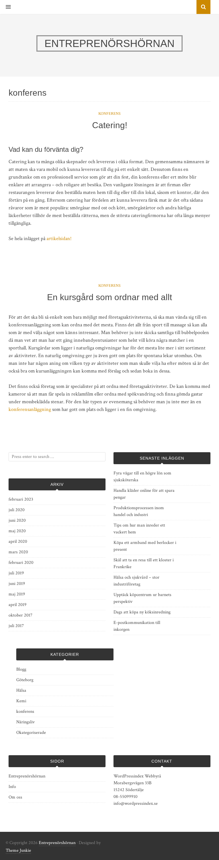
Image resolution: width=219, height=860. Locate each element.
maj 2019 (17, 594)
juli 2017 (16, 626)
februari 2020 (21, 563)
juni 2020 (17, 520)
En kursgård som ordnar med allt (109, 297)
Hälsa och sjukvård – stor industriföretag (136, 580)
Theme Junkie (18, 850)
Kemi (21, 701)
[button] (5, 7)
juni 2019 (17, 584)
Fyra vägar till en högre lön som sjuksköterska (142, 476)
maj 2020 (17, 531)
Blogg (21, 669)
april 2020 (18, 541)
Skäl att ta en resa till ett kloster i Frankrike (143, 563)
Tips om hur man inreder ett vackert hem (139, 528)
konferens (109, 113)
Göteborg (24, 680)
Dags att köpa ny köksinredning (142, 612)
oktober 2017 (21, 615)
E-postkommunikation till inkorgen (136, 626)
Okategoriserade (31, 733)
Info (12, 787)
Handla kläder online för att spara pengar (144, 494)
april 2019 (18, 605)
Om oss (15, 797)
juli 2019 (16, 573)
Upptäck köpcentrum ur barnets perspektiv (142, 598)
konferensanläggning (30, 409)
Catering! (109, 125)
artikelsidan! (59, 238)
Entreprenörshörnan (27, 776)
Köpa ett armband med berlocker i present (144, 546)
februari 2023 (21, 499)
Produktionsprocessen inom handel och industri (138, 511)
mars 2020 (18, 552)
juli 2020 (17, 510)
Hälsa (21, 690)
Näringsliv (25, 722)
